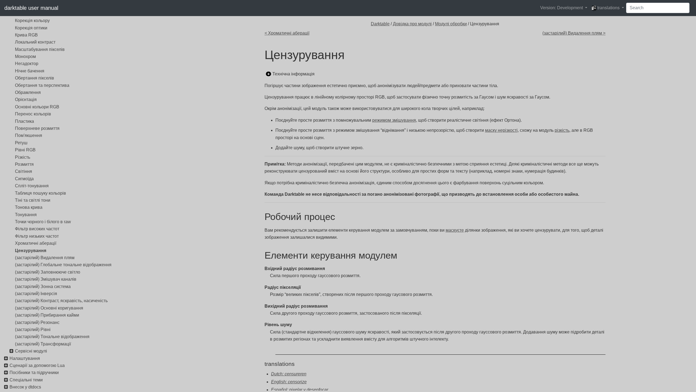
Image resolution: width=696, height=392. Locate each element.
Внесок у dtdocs (25, 387)
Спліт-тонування (32, 185)
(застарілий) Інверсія (36, 293)
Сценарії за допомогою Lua (37, 365)
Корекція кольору (32, 20)
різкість (562, 130)
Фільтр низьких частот (37, 236)
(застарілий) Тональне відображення (52, 336)
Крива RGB (26, 35)
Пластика (24, 121)
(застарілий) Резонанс (37, 322)
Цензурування (30, 250)
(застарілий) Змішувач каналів (45, 279)
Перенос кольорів (33, 114)
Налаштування (25, 358)
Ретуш (21, 142)
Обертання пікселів (34, 78)
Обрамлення (28, 92)
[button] (563, 8)
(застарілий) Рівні (33, 329)
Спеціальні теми (26, 380)
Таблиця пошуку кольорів (40, 193)
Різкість (22, 157)
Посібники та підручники (34, 372)
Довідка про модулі (412, 24)
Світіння (23, 171)
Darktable (380, 24)
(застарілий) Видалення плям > (573, 33)
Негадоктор (26, 63)
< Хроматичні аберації (287, 33)
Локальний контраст (35, 42)
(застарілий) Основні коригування (49, 308)
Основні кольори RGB (37, 107)
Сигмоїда (24, 178)
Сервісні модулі (31, 351)
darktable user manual (31, 8)
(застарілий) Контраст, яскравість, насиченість (61, 300)
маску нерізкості (501, 130)
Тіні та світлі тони (32, 200)
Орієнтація (26, 99)
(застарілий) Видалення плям (44, 257)
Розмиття (24, 164)
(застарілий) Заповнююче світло (47, 272)
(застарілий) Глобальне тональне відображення (63, 264)
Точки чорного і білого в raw (43, 221)
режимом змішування (394, 120)
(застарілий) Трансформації (43, 344)
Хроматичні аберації (35, 243)
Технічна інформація (293, 74)
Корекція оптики (31, 28)
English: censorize (289, 381)
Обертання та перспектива (42, 85)
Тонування (26, 214)
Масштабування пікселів (40, 49)
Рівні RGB (25, 150)
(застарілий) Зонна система (43, 286)
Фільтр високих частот (37, 228)
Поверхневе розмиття (37, 128)
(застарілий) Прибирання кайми (47, 315)
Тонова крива (28, 207)
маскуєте (455, 230)
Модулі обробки (451, 24)
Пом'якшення (28, 135)
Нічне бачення (29, 71)
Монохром (25, 56)
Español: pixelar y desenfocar (299, 389)
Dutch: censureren (288, 374)
